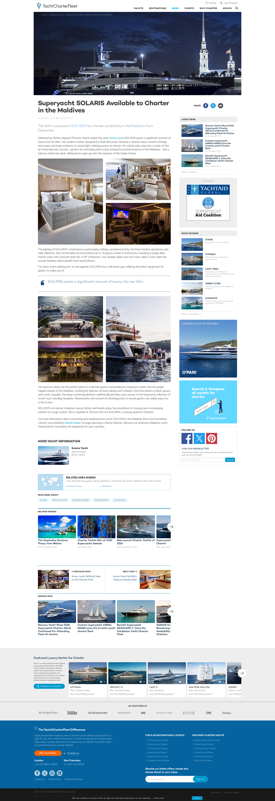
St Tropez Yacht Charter (158, 740)
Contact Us (39, 779)
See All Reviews (190, 314)
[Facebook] (186, 438)
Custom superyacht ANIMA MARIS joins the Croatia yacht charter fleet (218, 144)
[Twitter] (199, 438)
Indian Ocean (75, 486)
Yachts (138, 8)
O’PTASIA (210, 254)
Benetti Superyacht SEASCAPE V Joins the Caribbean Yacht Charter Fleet (219, 160)
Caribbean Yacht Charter (159, 760)
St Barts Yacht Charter (158, 748)
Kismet (233, 687)
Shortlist (212, 3)
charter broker (72, 422)
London (38, 760)
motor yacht (116, 138)
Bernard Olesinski (81, 500)
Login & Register (231, 3)
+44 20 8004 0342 (46, 764)
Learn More (158, 798)
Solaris (43, 500)
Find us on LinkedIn (59, 773)
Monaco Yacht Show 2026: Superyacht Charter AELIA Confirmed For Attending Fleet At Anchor (219, 129)
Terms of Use (216, 792)
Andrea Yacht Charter (204, 752)
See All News (188, 172)
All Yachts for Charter (50, 686)
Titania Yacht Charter (203, 756)
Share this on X (213, 105)
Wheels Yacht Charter (204, 744)
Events (189, 8)
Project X (116, 687)
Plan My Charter (48, 753)
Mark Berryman (101, 500)
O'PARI (209, 239)
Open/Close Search (236, 8)
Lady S (153, 687)
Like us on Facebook (37, 773)
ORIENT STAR (212, 283)
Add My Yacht (54, 779)
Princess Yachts (59, 500)
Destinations (157, 8)
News (175, 8)
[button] (171, 526)
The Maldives (119, 500)
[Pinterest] (211, 438)
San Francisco (72, 760)
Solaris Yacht (79, 448)
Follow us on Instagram (52, 773)
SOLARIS (78, 126)
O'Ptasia (75, 687)
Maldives (138, 126)
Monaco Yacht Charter (157, 744)
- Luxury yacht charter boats (66, 5)
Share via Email (220, 105)
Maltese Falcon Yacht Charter (207, 740)
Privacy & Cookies (232, 792)
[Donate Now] (208, 203)
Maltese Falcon (199, 687)
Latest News (188, 119)
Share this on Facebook (205, 105)
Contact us (73, 753)
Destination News (56, 15)
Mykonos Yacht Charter (158, 756)
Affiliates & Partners (74, 779)
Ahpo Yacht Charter (203, 760)
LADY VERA (211, 269)
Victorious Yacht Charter (205, 748)
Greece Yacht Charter (157, 752)
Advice (227, 8)
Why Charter (208, 8)
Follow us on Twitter (45, 773)
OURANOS (211, 298)
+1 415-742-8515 (74, 764)
